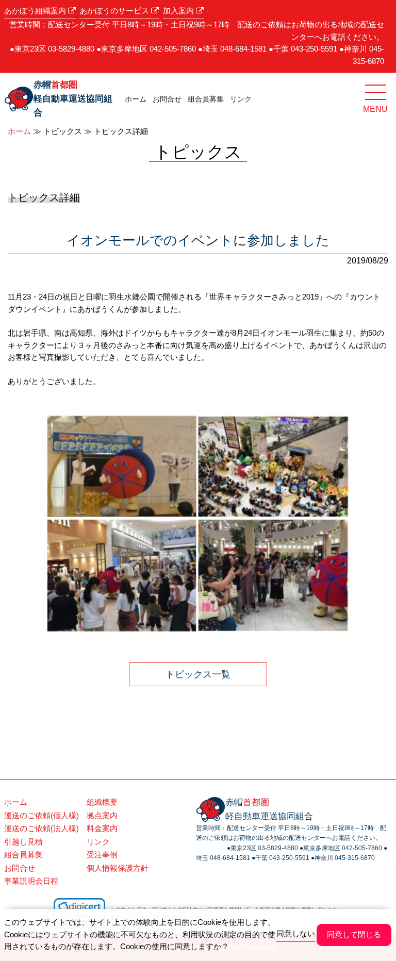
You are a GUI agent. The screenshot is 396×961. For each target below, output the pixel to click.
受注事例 (102, 855)
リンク (241, 99)
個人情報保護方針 (117, 868)
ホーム (135, 99)
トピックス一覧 (198, 674)
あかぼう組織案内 (36, 11)
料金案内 (102, 828)
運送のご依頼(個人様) (41, 815)
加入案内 (179, 11)
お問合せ (167, 99)
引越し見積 (23, 842)
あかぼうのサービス (115, 11)
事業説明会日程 (31, 881)
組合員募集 (206, 99)
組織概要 (102, 802)
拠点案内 (102, 815)
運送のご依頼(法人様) (41, 828)
